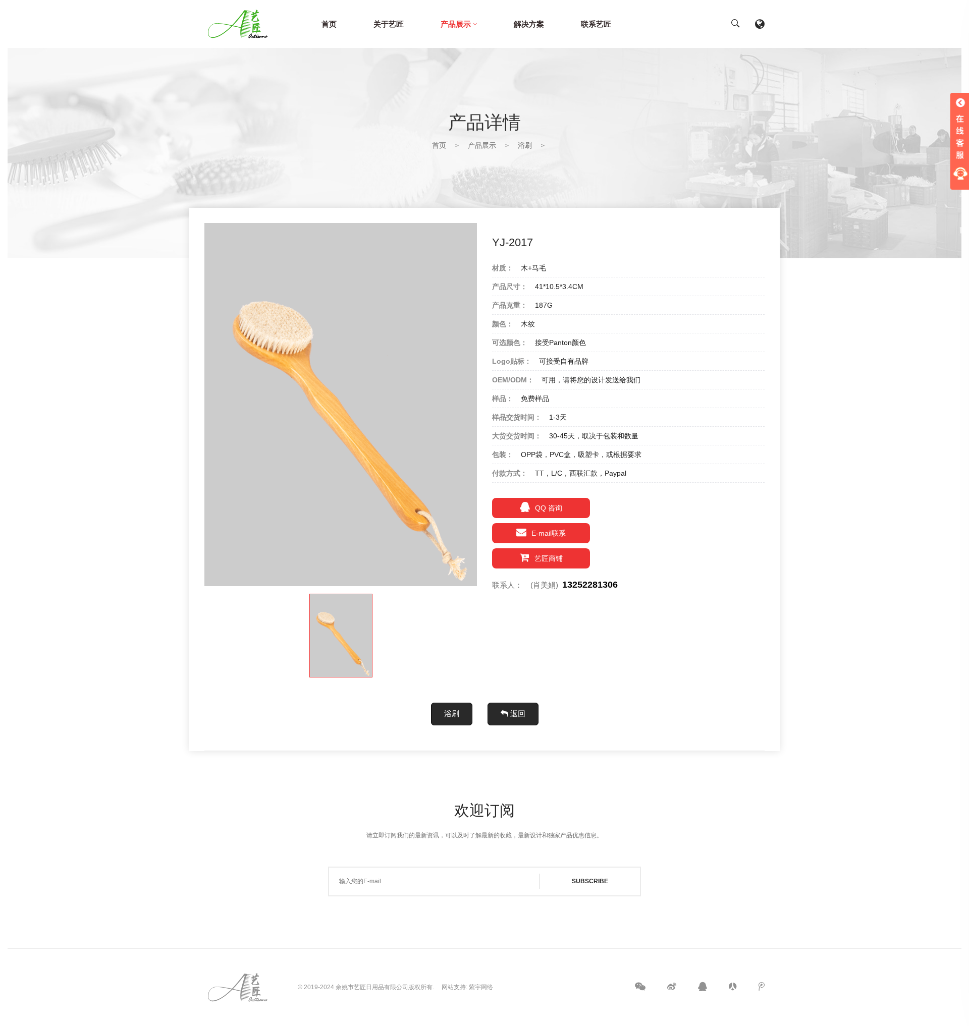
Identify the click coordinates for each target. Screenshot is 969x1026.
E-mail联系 (548, 533)
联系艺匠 (596, 24)
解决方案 (529, 24)
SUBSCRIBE (590, 881)
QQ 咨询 (548, 508)
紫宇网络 (481, 987)
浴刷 (525, 145)
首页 (329, 24)
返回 (516, 713)
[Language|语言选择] (760, 24)
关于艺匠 (388, 24)
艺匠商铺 (548, 558)
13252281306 (590, 585)
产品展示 (456, 24)
